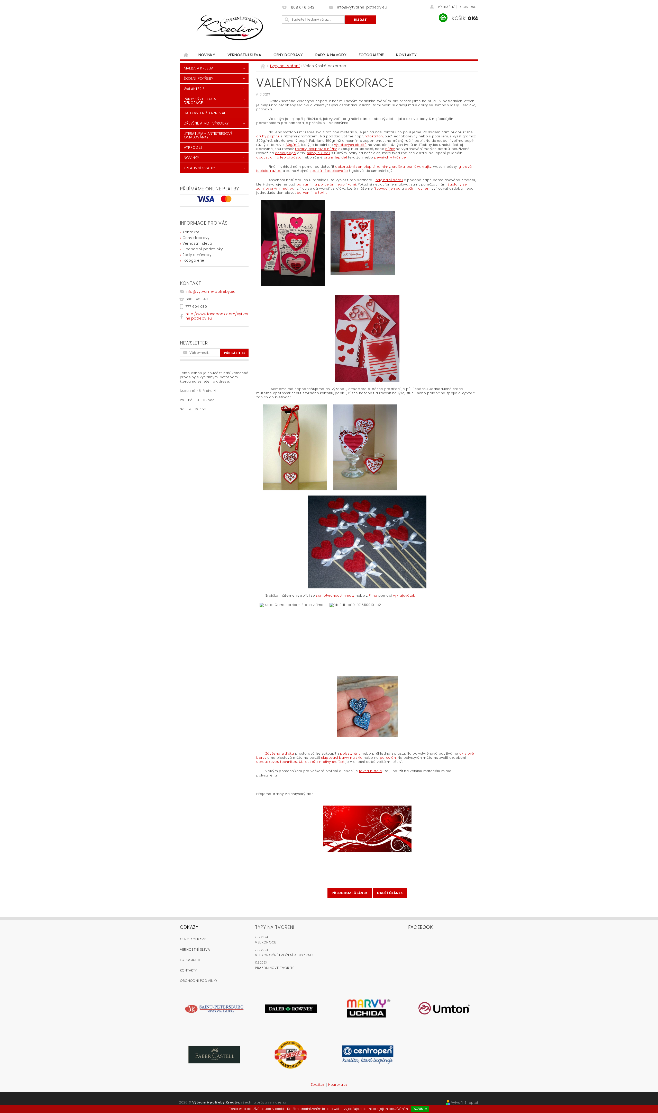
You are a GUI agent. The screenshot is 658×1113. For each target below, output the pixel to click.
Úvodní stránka (186, 54)
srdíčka (398, 166)
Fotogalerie (371, 54)
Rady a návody (330, 54)
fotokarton (374, 136)
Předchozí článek (350, 892)
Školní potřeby (198, 78)
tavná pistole (370, 770)
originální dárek (389, 180)
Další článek (390, 892)
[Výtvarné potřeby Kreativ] (230, 27)
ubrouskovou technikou (276, 761)
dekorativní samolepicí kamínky (362, 166)
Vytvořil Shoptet (464, 1102)
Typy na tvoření (274, 927)
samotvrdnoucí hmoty (335, 595)
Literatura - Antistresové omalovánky (208, 135)
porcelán (388, 757)
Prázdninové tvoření (274, 967)
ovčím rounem (418, 188)
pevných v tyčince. (390, 157)
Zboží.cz (317, 1085)
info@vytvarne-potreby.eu (211, 291)
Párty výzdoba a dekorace (200, 100)
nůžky (390, 148)
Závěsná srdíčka (279, 753)
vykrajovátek (404, 595)
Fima (373, 595)
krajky (426, 166)
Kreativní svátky (199, 168)
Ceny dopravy (288, 54)
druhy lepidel (336, 157)
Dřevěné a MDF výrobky (206, 123)
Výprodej (193, 147)
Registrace (468, 7)
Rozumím (420, 1109)
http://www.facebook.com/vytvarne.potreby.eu (217, 316)
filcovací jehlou (387, 188)
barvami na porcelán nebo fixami (326, 184)
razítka (275, 170)
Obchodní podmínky (202, 249)
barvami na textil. (312, 192)
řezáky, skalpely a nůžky (316, 148)
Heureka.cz (337, 1085)
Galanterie (194, 88)
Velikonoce (265, 942)
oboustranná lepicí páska (278, 157)
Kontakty (406, 54)
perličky (413, 166)
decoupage (285, 153)
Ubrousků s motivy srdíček (322, 761)
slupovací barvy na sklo (341, 757)
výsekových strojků (350, 144)
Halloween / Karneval (205, 113)
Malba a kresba (198, 68)
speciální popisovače (329, 170)
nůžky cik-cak (318, 153)
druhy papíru (267, 136)
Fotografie (190, 959)
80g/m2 (293, 144)
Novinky (206, 54)
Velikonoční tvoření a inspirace (284, 955)
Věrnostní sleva (244, 54)
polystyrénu (350, 753)
